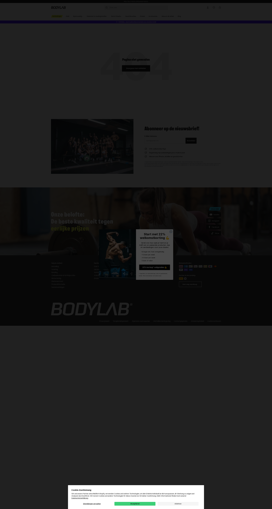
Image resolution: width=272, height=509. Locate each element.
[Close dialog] (171, 231)
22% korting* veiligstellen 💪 (154, 267)
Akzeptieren (135, 504)
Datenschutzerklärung (79, 498)
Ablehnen (177, 504)
